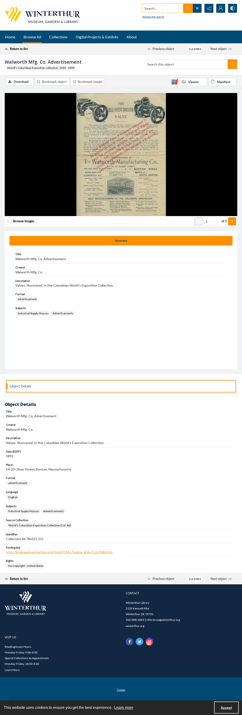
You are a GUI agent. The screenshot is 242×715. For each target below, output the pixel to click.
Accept (226, 708)
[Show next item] (232, 221)
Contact (121, 690)
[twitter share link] (139, 641)
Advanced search (153, 16)
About (131, 37)
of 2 (224, 221)
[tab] (121, 240)
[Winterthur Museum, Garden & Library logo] (42, 15)
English (12, 497)
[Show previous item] (198, 221)
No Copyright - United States (26, 566)
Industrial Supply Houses (33, 313)
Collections (58, 37)
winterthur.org (135, 626)
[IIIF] (174, 82)
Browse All (32, 37)
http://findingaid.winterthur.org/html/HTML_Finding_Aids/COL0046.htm (59, 552)
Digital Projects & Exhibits (97, 37)
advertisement (27, 299)
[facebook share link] (129, 641)
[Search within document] (232, 64)
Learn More (12, 670)
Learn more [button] (123, 708)
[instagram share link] (149, 641)
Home (10, 37)
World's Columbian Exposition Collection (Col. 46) (39, 525)
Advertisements (63, 313)
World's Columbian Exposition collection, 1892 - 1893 (40, 68)
